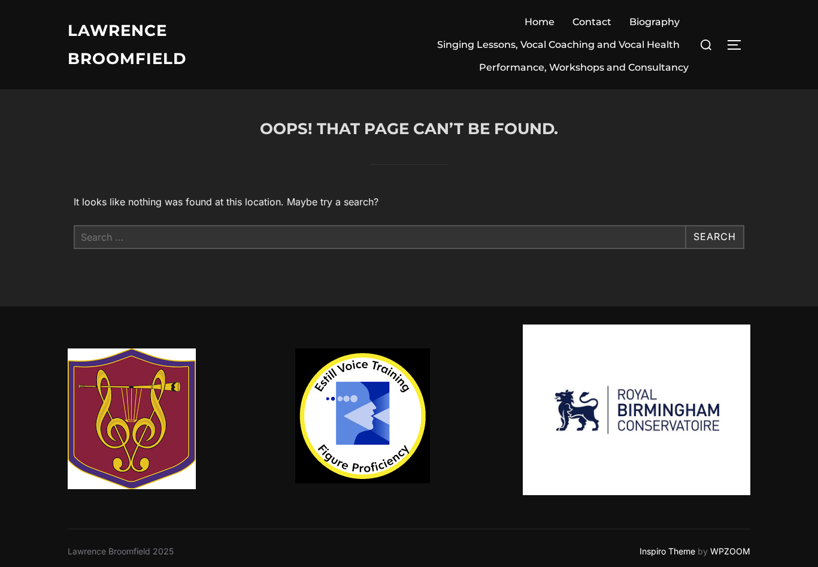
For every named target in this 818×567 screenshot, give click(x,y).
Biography (654, 22)
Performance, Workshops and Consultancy (584, 67)
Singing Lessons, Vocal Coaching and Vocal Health (558, 44)
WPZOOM (730, 551)
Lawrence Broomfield (127, 44)
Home (540, 22)
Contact (591, 22)
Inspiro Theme (667, 551)
